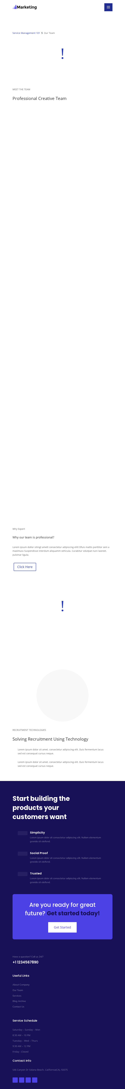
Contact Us (18, 1006)
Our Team (18, 990)
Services (17, 995)
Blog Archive (19, 1001)
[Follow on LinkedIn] (28, 1080)
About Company (21, 984)
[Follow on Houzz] (34, 1080)
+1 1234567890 (25, 962)
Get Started (62, 927)
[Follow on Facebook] (15, 1080)
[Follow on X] (21, 1080)
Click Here (25, 567)
